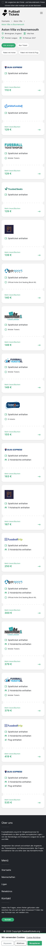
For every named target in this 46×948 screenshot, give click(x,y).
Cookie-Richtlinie (33, 937)
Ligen (4, 884)
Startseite (6, 870)
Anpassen (7, 943)
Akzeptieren (34, 943)
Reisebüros (7, 891)
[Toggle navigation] (41, 13)
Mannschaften (8, 877)
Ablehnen (20, 943)
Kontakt (8, 920)
